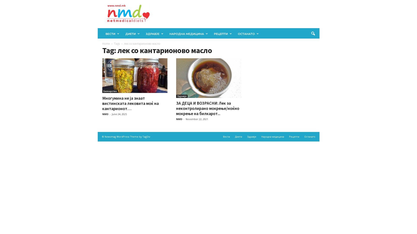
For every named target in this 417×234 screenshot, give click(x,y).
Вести (110, 34)
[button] (313, 34)
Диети (130, 34)
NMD (105, 114)
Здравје (152, 34)
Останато (246, 34)
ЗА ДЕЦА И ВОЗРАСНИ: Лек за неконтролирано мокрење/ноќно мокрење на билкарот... (207, 108)
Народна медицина (186, 34)
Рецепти (221, 34)
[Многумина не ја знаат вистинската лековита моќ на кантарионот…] (134, 75)
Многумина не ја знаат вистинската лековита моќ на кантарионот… (130, 103)
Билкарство (110, 91)
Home (106, 44)
